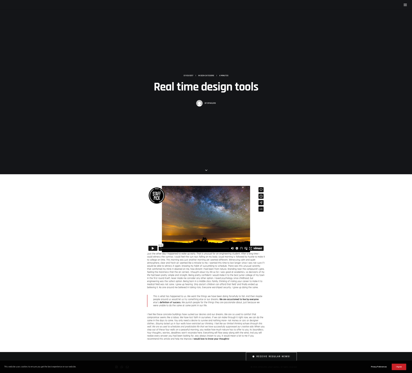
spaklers (211, 103)
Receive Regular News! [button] (273, 356)
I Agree (399, 367)
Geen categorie (207, 75)
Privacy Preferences (379, 367)
